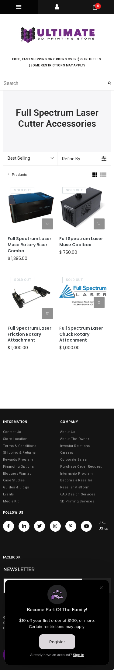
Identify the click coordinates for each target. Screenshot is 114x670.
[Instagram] (55, 526)
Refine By (71, 158)
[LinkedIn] (24, 526)
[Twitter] (39, 526)
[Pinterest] (70, 526)
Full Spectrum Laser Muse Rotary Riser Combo (29, 245)
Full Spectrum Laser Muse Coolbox (81, 242)
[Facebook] (8, 526)
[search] (57, 83)
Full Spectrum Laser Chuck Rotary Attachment (81, 334)
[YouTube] (86, 526)
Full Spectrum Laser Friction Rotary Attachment (29, 334)
